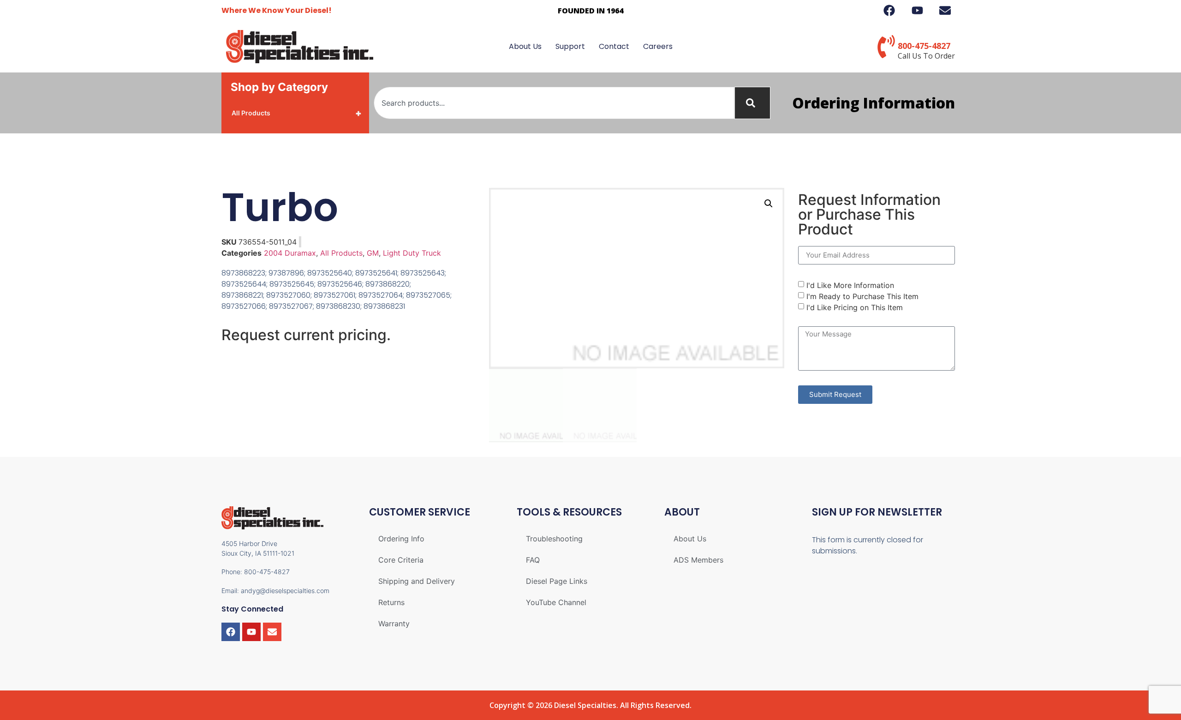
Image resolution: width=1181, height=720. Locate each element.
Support (570, 46)
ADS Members (698, 559)
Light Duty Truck (412, 253)
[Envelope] (272, 632)
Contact (614, 46)
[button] (768, 203)
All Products (297, 113)
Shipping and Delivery (416, 581)
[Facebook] (230, 632)
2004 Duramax (290, 253)
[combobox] (554, 103)
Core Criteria (400, 559)
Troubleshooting (554, 538)
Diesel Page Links (556, 581)
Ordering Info (401, 538)
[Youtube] (251, 632)
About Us (525, 46)
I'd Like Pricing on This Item (854, 307)
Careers (658, 46)
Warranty (394, 623)
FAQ (533, 559)
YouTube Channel (556, 602)
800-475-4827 (924, 45)
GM (373, 253)
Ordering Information (873, 103)
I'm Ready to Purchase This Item (862, 295)
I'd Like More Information (850, 284)
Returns (391, 602)
